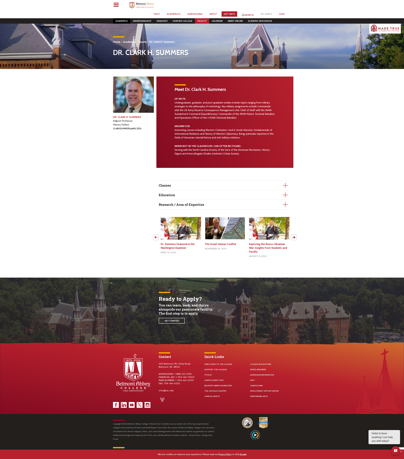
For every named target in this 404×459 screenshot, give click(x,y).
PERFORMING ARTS (259, 396)
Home (116, 41)
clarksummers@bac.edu (127, 128)
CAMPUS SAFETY (212, 396)
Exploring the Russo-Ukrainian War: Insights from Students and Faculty (224, 247)
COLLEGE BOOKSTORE (260, 364)
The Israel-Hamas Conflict (176, 244)
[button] (401, 452)
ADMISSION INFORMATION (262, 375)
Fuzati (115, 439)
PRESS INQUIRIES (258, 369)
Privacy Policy (194, 435)
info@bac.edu (166, 390)
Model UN (255, 244)
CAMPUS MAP (256, 385)
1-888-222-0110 (183, 374)
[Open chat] (395, 450)
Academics (122, 21)
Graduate (162, 21)
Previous (156, 237)
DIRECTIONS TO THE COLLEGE (218, 364)
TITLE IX (208, 375)
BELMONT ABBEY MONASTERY (218, 385)
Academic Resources (260, 21)
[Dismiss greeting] (397, 432)
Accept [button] (243, 454)
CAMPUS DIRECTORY (214, 380)
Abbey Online (235, 21)
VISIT (252, 380)
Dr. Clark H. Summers (162, 41)
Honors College (182, 21)
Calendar (217, 21)
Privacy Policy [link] (225, 454)
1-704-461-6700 (184, 380)
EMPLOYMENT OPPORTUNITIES (264, 391)
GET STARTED (172, 320)
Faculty (202, 21)
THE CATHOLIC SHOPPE (215, 391)
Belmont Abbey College (142, 5)
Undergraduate (142, 21)
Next (294, 237)
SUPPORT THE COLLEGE (215, 369)
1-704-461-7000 (185, 377)
